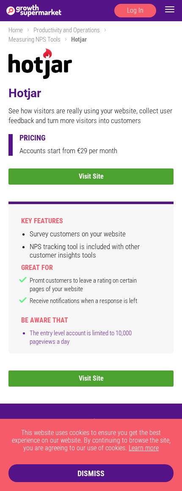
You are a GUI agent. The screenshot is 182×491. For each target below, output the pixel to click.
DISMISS (91, 473)
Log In (135, 10)
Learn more (144, 448)
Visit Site (91, 176)
